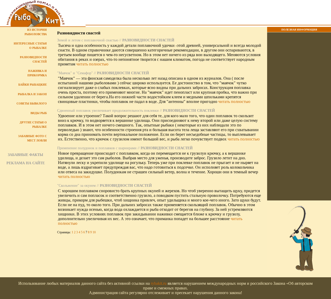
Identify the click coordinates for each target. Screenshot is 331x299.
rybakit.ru (159, 283)
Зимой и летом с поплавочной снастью (87, 40)
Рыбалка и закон (32, 94)
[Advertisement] (208, 13)
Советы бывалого (32, 103)
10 (94, 232)
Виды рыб (39, 113)
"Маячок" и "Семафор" (75, 73)
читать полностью (92, 64)
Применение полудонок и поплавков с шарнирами (97, 148)
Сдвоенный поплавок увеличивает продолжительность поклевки (108, 111)
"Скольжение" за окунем (76, 186)
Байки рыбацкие (32, 84)
